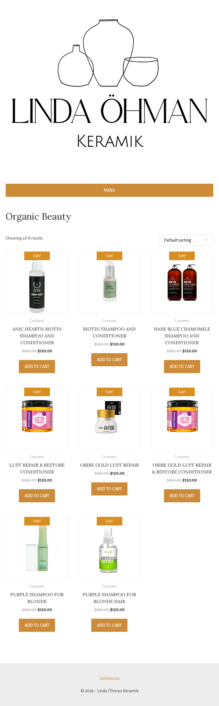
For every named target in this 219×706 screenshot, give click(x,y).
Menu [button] (109, 190)
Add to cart (37, 366)
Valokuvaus (110, 678)
